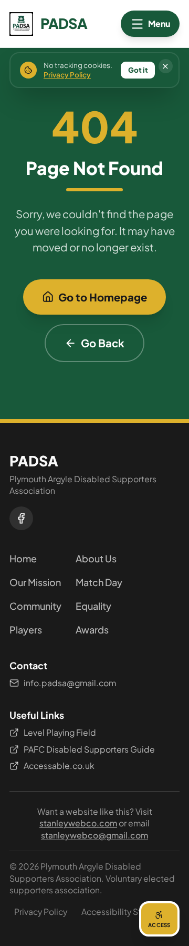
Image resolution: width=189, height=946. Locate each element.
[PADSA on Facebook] (21, 518)
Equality (93, 606)
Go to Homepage (102, 297)
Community (35, 606)
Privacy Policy (40, 911)
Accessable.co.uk (59, 765)
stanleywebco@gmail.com (94, 835)
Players (25, 629)
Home (23, 558)
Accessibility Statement (128, 911)
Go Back (102, 342)
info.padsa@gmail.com (70, 683)
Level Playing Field (60, 732)
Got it (138, 69)
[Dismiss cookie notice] (166, 66)
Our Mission (35, 582)
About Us (96, 558)
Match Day (99, 582)
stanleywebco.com (78, 823)
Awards (92, 629)
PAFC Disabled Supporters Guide (89, 749)
